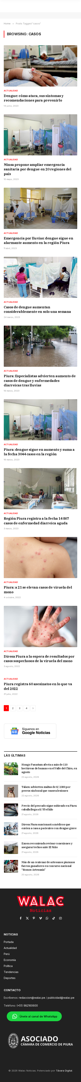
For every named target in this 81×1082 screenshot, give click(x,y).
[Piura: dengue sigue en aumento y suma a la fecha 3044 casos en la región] (40, 419)
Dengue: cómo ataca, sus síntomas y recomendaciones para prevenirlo (34, 98)
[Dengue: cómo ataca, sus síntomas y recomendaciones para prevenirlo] (40, 65)
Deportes (9, 978)
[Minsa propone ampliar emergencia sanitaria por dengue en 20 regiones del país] (40, 134)
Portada (9, 941)
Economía (10, 960)
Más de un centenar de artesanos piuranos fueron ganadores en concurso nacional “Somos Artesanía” (48, 866)
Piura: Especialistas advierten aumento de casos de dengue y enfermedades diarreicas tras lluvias (40, 380)
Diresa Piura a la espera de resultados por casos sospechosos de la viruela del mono (39, 658)
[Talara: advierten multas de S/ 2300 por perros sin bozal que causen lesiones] (11, 791)
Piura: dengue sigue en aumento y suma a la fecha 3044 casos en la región (39, 451)
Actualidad (10, 947)
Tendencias (11, 972)
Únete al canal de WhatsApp (38, 1016)
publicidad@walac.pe (61, 997)
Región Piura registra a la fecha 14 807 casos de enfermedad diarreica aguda (36, 520)
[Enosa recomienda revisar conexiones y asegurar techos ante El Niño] (11, 847)
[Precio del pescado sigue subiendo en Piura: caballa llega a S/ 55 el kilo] (11, 809)
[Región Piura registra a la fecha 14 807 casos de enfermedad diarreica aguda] (40, 488)
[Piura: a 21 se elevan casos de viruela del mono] (40, 557)
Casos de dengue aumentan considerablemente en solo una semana (37, 309)
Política (8, 966)
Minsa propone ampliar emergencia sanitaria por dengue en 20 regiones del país (37, 169)
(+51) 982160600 (27, 1005)
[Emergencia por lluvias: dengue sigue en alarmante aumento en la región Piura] (40, 208)
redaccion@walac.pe (32, 997)
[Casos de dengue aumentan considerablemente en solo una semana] (40, 277)
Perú (7, 954)
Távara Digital (64, 1070)
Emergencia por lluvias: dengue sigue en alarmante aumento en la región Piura (38, 240)
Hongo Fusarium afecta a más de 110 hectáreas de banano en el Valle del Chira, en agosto (49, 768)
